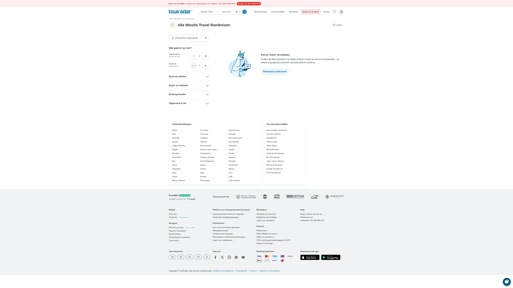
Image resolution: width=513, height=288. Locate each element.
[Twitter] (222, 257)
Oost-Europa (234, 130)
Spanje (231, 149)
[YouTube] (243, 257)
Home (171, 19)
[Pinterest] (236, 257)
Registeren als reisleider (266, 217)
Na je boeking (174, 234)
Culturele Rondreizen (275, 153)
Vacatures (179, 217)
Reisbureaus (261, 230)
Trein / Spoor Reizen (275, 161)
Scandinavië (234, 142)
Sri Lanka (204, 130)
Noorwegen (205, 180)
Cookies (253, 271)
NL (207, 257)
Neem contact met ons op (311, 214)
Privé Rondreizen (273, 173)
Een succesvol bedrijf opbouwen (226, 227)
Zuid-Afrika (176, 157)
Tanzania (204, 134)
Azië (174, 134)
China (174, 165)
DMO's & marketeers (265, 237)
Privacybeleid (241, 271)
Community (173, 240)
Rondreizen (190, 19)
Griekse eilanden (207, 157)
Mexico (232, 169)
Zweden (232, 157)
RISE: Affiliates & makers (266, 234)
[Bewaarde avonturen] (334, 11)
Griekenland (205, 153)
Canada (232, 161)
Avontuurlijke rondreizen (276, 130)
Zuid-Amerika (234, 180)
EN (172, 257)
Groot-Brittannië (207, 161)
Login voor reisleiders (265, 220)
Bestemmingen (260, 12)
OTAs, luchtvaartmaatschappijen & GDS (273, 240)
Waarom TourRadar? (177, 231)
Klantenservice (306, 217)
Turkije (231, 153)
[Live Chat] (507, 282)
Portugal (232, 134)
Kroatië (203, 176)
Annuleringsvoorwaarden (179, 237)
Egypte (175, 149)
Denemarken (205, 146)
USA (230, 176)
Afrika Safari (271, 146)
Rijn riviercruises (235, 138)
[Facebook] (215, 257)
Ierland (203, 169)
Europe (175, 142)
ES (190, 257)
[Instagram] (229, 257)
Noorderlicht (271, 138)
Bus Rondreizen (273, 157)
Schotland (233, 146)
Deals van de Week (310, 12)
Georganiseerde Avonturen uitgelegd (228, 214)
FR (198, 257)
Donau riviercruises (208, 149)
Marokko (175, 153)
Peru (231, 173)
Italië (202, 173)
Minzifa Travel (179, 19)
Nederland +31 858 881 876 (312, 220)
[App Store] (310, 257)
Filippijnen (176, 169)
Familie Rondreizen (274, 169)
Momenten (293, 12)
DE (181, 257)
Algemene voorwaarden (269, 271)
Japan (174, 176)
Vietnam (203, 142)
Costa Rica (233, 165)
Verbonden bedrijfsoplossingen (226, 217)
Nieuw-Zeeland (178, 180)
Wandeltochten (272, 149)
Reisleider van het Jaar (266, 214)
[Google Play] (330, 257)
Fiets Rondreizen (273, 134)
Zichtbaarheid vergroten (223, 234)
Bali (173, 161)
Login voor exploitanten (222, 240)
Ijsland (203, 165)
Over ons (173, 214)
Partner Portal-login (264, 243)
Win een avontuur (182, 227)
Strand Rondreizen (274, 165)
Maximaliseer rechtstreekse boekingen (229, 237)
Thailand (204, 138)
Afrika (174, 130)
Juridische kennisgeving (223, 271)
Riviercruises (271, 142)
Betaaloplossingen (220, 230)
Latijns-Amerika (178, 146)
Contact (326, 12)
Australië (175, 138)
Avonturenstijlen (278, 12)
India (174, 173)
